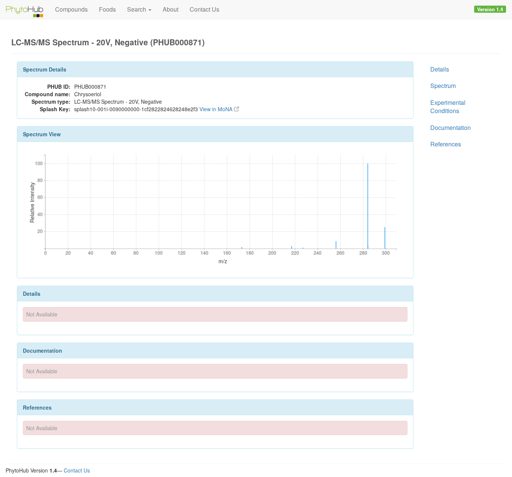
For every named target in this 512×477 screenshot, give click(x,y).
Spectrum (443, 85)
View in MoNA (216, 109)
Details (439, 69)
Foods (107, 9)
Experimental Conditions (448, 106)
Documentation (450, 127)
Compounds (71, 9)
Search (137, 9)
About (170, 9)
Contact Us (204, 9)
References (445, 144)
